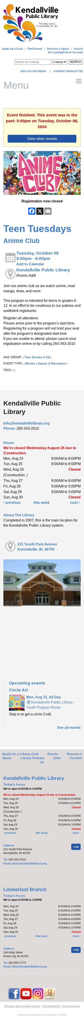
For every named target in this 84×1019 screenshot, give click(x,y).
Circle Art (18, 690)
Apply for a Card (12, 48)
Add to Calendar (30, 264)
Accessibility (51, 1006)
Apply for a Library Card (20, 754)
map (76, 846)
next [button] (74, 502)
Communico (71, 1006)
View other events (42, 138)
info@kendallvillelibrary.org (26, 423)
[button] (79, 81)
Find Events (34, 48)
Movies (30, 363)
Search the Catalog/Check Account (65, 50)
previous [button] (13, 502)
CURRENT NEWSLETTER (68, 71)
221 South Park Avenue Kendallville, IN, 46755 (37, 546)
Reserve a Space (58, 48)
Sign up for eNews (33, 71)
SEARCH (75, 61)
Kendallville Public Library (43, 270)
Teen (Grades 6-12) (37, 357)
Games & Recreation (52, 363)
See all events (69, 727)
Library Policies (32, 758)
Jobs (57, 758)
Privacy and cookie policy (22, 1006)
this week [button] (42, 502)
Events (52, 754)
